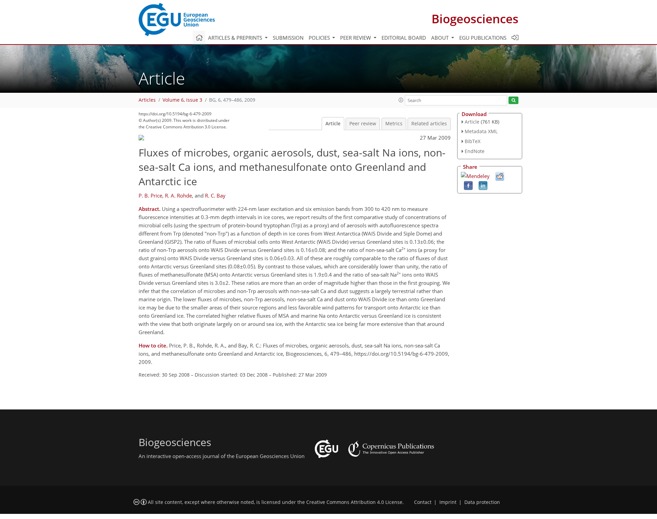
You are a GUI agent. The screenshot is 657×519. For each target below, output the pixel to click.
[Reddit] (499, 175)
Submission (288, 37)
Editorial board (404, 37)
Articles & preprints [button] (235, 37)
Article (332, 124)
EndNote (475, 151)
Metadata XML (481, 131)
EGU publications (482, 37)
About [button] (440, 37)
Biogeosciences (474, 19)
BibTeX (472, 141)
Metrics (393, 124)
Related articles (429, 124)
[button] (401, 100)
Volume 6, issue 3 (182, 100)
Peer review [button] (356, 37)
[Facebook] (468, 184)
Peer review (362, 124)
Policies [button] (320, 37)
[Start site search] (513, 100)
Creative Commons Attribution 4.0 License (354, 502)
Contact (422, 502)
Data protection (482, 502)
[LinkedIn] (483, 184)
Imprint (447, 502)
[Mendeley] (475, 175)
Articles (147, 100)
